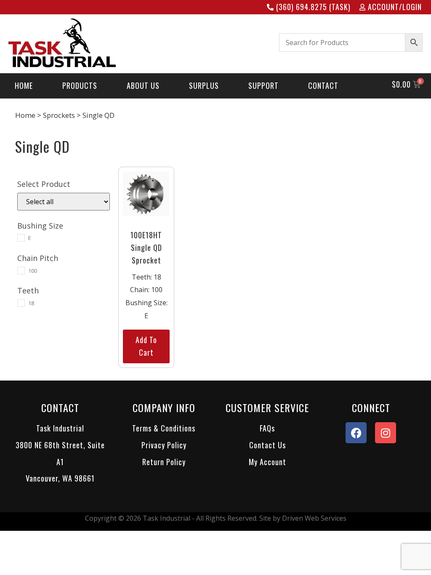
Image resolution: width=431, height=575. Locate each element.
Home (25, 115)
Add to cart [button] (146, 346)
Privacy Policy (163, 444)
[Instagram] (385, 432)
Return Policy (164, 461)
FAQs (267, 428)
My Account (267, 461)
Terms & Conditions (163, 428)
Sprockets (59, 115)
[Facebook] (356, 432)
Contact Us (267, 444)
